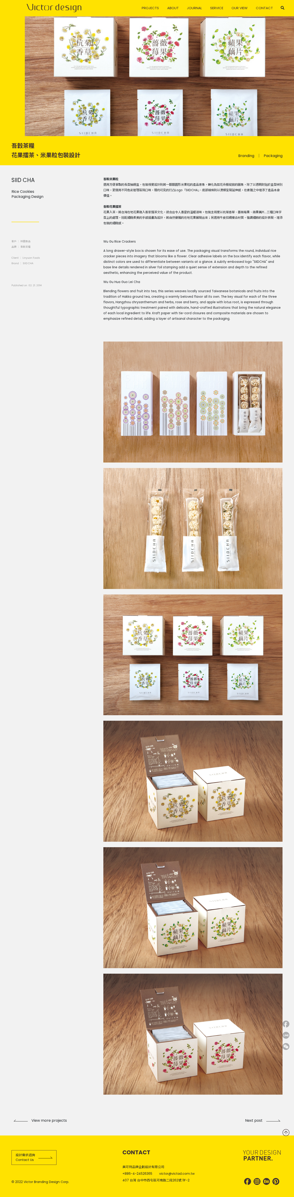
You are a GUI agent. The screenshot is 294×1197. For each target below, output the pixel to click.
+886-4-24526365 (137, 1173)
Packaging (273, 155)
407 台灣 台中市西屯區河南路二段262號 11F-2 (155, 1180)
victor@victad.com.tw (177, 1173)
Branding (246, 155)
